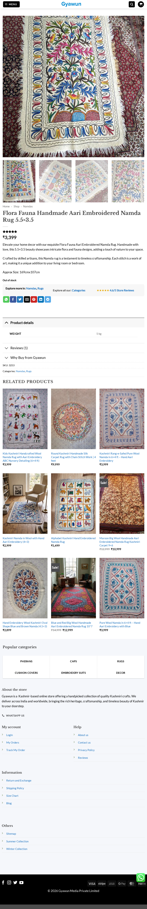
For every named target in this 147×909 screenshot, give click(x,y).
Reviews (83, 757)
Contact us (84, 742)
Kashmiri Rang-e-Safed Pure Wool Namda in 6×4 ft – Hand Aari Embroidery (119, 457)
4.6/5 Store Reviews (122, 290)
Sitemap (11, 833)
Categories (78, 290)
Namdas (28, 206)
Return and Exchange (18, 780)
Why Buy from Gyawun (28, 357)
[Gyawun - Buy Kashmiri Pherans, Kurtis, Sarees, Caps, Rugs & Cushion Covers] (73, 4)
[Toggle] (6, 322)
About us (83, 735)
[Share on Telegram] (48, 299)
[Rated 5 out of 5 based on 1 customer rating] (73, 231)
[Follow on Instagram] (9, 883)
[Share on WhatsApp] (6, 299)
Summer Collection (17, 841)
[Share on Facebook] (13, 299)
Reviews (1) (19, 348)
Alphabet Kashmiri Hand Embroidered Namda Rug (73, 540)
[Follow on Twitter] (15, 883)
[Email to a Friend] (27, 299)
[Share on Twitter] (20, 299)
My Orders (12, 742)
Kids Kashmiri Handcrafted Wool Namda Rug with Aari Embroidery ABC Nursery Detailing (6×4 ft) (22, 457)
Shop (16, 206)
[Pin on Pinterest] (34, 299)
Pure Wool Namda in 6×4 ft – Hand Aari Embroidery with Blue (119, 624)
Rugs (40, 288)
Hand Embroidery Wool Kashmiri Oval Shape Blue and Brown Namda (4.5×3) (25, 624)
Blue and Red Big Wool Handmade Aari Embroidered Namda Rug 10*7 (72, 624)
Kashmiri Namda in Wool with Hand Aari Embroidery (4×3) (23, 540)
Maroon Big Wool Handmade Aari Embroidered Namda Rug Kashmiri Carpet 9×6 (119, 542)
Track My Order (15, 750)
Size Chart (12, 795)
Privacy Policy (86, 750)
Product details (22, 323)
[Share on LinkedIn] (41, 299)
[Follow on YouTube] (21, 883)
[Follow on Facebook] (3, 883)
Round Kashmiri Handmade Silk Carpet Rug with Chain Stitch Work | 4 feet (73, 457)
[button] (11, 4)
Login (9, 735)
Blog (9, 803)
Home (6, 206)
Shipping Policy (15, 788)
